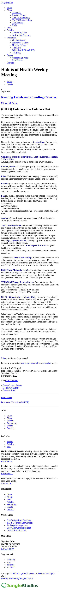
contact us (46, 363)
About (9, 10)
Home (9, 7)
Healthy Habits (19, 45)
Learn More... (7, 461)
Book (9, 27)
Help (9, 446)
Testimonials (17, 22)
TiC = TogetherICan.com (24, 573)
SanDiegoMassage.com (17, 525)
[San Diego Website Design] (19, 587)
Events (10, 55)
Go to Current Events (12, 385)
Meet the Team (18, 15)
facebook (11, 560)
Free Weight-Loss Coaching (19, 520)
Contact (10, 63)
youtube (10, 567)
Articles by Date (19, 32)
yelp (8, 562)
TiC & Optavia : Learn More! (20, 523)
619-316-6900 (11, 380)
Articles (10, 30)
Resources (11, 38)
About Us (16, 12)
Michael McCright (9, 103)
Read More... (7, 473)
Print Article (6, 397)
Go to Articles (9, 390)
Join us (4, 358)
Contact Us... (7, 483)
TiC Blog (16, 53)
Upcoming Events (20, 58)
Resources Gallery (20, 43)
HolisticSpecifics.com (16, 530)
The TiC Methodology (22, 20)
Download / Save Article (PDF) (15, 402)
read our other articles (30, 363)
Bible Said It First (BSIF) (23, 50)
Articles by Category (21, 35)
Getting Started (19, 40)
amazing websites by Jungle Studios (17, 578)
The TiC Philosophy (21, 17)
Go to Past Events (11, 388)
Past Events (17, 60)
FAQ (14, 25)
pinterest (10, 565)
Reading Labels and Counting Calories (28, 97)
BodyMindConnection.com (19, 528)
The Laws (16, 48)
